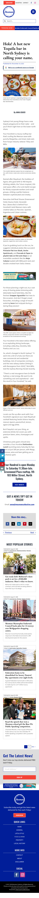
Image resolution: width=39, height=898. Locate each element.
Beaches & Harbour (21, 550)
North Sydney (12, 648)
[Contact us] (2, 468)
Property (28, 599)
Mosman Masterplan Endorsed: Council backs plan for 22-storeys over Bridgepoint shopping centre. (19, 627)
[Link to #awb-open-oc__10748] (33, 11)
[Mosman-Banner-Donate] (19, 784)
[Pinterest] (24, 524)
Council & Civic (13, 550)
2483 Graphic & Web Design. (23, 890)
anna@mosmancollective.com (22, 504)
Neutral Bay (19, 648)
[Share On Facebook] (2, 451)
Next (32, 532)
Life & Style (10, 552)
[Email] (30, 524)
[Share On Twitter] (2, 455)
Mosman (29, 550)
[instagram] (35, 3)
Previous (8, 532)
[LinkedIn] (19, 524)
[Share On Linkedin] (2, 460)
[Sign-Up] (19, 273)
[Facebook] (7, 524)
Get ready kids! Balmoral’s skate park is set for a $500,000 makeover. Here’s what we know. (19, 579)
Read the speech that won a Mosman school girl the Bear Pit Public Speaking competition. (19, 724)
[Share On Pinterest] (2, 464)
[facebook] (31, 3)
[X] (13, 524)
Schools (11, 697)
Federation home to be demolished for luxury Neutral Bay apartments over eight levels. (19, 675)
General (5, 552)
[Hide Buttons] (1, 472)
